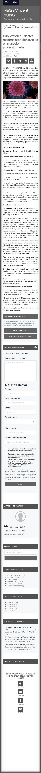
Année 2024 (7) (12, 604)
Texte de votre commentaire (14, 358)
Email (7, 408)
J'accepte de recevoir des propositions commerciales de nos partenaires (22, 450)
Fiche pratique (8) (13, 579)
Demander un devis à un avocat (19, 336)
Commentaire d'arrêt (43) (16, 575)
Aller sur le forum (19, 330)
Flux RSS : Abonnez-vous (16, 661)
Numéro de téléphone (14, 438)
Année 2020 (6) (12, 611)
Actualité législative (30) (15, 577)
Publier (19, 484)
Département (11, 417)
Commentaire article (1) (15, 586)
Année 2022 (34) (12, 609)
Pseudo (8, 389)
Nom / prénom (11, 398)
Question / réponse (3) (15, 581)
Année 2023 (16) (12, 607)
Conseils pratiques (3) (14, 584)
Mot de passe (10, 428)
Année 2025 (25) (12, 602)
